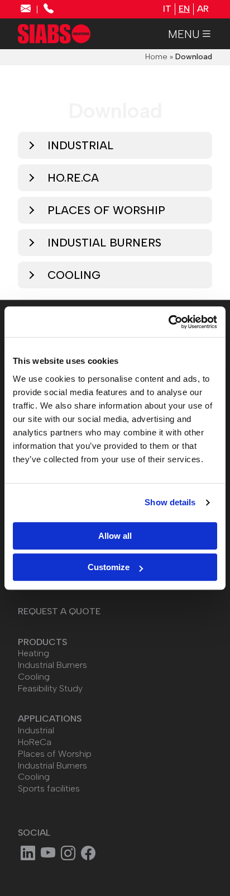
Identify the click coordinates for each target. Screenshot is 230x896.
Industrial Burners (52, 665)
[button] (190, 34)
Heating (33, 653)
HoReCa (34, 742)
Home (156, 56)
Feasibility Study (50, 688)
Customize (109, 567)
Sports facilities (49, 788)
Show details (170, 502)
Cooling (34, 676)
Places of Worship (55, 753)
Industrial (36, 730)
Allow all (115, 536)
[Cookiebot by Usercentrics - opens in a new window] (168, 322)
